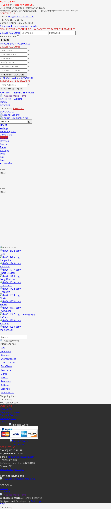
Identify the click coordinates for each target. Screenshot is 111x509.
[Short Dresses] (10, 269)
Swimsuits (5, 310)
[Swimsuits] (10, 307)
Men (2, 153)
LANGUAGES (7, 111)
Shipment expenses (10, 412)
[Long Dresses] (10, 276)
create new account (22, 4)
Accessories (6, 163)
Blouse (4, 144)
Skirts (3, 298)
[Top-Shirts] (10, 282)
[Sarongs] (10, 320)
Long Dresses (7, 279)
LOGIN (3, 102)
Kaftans (4, 317)
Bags (2, 160)
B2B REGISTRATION (11, 98)
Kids (2, 156)
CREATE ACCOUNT (10, 32)
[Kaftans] (17, 314)
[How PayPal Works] (19, 437)
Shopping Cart (8, 131)
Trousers (5, 291)
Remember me (8, 36)
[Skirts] (10, 295)
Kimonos (5, 266)
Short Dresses (7, 272)
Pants (3, 147)
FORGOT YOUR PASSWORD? (15, 43)
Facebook (5, 491)
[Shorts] (10, 301)
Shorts (3, 304)
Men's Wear (6, 329)
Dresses (4, 141)
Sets (2, 253)
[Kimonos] (10, 263)
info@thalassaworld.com (21, 16)
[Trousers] (10, 288)
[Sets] (10, 250)
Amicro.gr (36, 501)
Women (4, 137)
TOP (2, 504)
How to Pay (6, 409)
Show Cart (18, 108)
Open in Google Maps (12, 469)
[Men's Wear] (10, 326)
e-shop (4, 128)
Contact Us (6, 134)
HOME (3, 125)
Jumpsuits (5, 260)
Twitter (4, 488)
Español (15, 114)
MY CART (5, 105)
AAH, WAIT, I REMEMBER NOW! (17, 92)
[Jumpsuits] (10, 257)
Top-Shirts (6, 285)
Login (6, 4)
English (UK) (22, 118)
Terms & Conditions (11, 415)
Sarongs (4, 150)
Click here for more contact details (18, 26)
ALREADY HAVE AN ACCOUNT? (16, 78)
